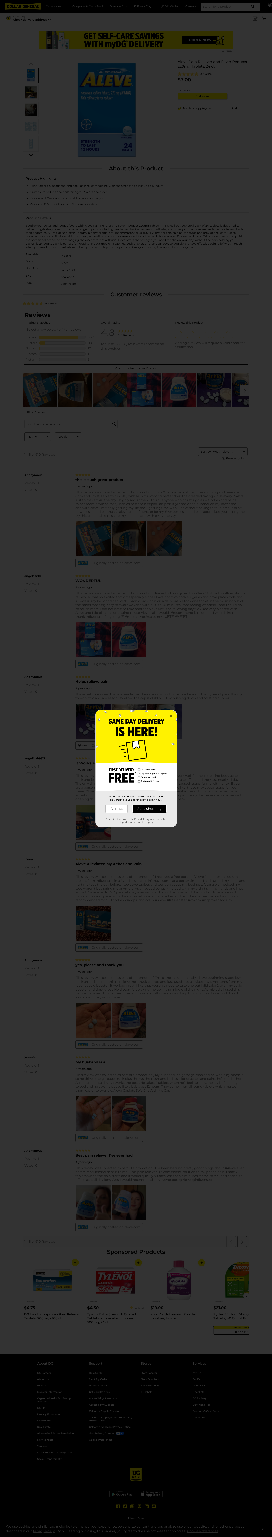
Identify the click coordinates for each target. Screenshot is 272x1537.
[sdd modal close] (170, 716)
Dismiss (116, 809)
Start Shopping (149, 809)
